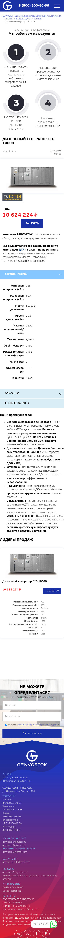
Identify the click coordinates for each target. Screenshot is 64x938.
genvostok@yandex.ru (13, 845)
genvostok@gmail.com (14, 842)
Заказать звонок (32, 733)
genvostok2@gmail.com (14, 852)
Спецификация (15, 403)
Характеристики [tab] (16, 274)
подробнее (52, 590)
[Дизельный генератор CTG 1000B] (32, 176)
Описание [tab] (12, 393)
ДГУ (21, 250)
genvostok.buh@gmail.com (16, 862)
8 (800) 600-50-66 (11, 817)
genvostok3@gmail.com (14, 872)
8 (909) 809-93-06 (11, 876)
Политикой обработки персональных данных (38, 725)
